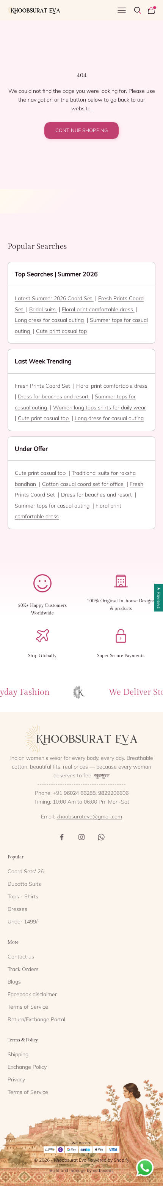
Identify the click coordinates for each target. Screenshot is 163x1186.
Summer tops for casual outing (53, 505)
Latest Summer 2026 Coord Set (54, 298)
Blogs (14, 981)
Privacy (16, 1079)
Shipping (18, 1054)
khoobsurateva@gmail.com (89, 816)
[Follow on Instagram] (81, 837)
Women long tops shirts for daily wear (99, 407)
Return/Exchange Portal (36, 1019)
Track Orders (23, 969)
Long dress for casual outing (50, 320)
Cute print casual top (61, 331)
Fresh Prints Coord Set (43, 385)
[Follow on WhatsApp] (101, 837)
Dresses (17, 909)
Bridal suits (43, 309)
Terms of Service (28, 1006)
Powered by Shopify (108, 1160)
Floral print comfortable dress (98, 309)
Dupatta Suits (24, 883)
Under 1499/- (23, 921)
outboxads (103, 1170)
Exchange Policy (27, 1066)
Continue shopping (81, 130)
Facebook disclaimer (32, 994)
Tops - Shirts (23, 896)
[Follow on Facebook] (62, 837)
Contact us (21, 956)
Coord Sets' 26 (26, 871)
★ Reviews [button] (158, 597)
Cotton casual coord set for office (83, 484)
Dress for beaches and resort (54, 396)
